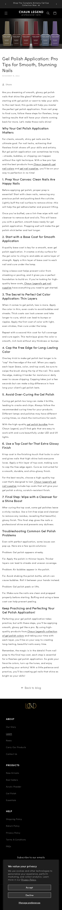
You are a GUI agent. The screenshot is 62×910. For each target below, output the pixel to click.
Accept (29, 887)
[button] (6, 13)
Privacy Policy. (28, 879)
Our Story (11, 726)
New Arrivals (12, 772)
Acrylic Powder (13, 786)
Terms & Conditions (16, 839)
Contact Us (11, 753)
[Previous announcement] (5, 4)
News (9, 740)
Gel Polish (11, 793)
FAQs (8, 846)
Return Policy (13, 825)
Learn (9, 733)
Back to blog (33, 688)
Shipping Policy (14, 819)
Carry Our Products (16, 747)
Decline (29, 895)
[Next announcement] (56, 4)
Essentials (11, 800)
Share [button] (9, 84)
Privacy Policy (13, 832)
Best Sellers (12, 779)
